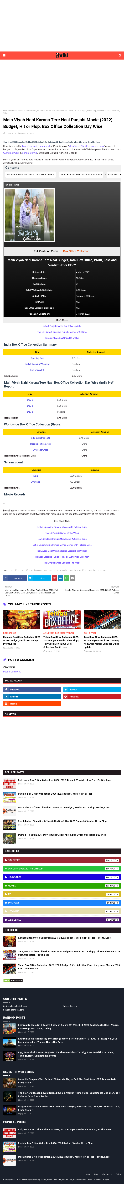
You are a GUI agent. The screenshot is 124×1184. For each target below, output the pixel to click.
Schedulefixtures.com (13, 1009)
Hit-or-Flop (53, 570)
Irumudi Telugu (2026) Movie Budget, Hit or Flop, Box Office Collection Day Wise (62, 835)
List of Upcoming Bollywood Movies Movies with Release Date (62, 545)
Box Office (14, 570)
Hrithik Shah (10, 133)
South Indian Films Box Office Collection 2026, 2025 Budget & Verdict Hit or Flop (62, 821)
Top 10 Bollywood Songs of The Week (62, 562)
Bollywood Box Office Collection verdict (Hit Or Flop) (62, 551)
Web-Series (59, 919)
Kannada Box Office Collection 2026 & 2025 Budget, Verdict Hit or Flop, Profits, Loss (21, 640)
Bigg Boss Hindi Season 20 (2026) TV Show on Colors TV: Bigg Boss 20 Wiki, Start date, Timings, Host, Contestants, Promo (66, 1054)
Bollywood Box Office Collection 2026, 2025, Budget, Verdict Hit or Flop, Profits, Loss (64, 780)
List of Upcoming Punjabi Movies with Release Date (62, 527)
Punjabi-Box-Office (77, 570)
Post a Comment (12, 671)
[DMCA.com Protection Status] (13, 981)
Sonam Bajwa (29, 152)
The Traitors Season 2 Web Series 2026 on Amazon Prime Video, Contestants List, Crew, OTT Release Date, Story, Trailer (69, 1095)
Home (6, 110)
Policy (118, 1174)
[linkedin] (32, 696)
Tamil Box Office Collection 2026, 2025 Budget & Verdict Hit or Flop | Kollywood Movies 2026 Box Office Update (101, 642)
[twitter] (92, 689)
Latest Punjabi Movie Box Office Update (62, 326)
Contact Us (107, 1174)
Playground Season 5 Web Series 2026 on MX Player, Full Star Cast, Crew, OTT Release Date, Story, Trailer (69, 1108)
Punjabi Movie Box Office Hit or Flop (62, 338)
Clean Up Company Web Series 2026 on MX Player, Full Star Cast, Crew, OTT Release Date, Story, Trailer (67, 1081)
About (96, 1174)
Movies (59, 885)
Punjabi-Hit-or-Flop (19, 110)
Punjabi (63, 570)
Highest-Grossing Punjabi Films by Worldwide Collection (62, 556)
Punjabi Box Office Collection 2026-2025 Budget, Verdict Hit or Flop (55, 793)
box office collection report (36, 146)
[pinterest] (92, 696)
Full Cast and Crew (46, 251)
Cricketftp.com (70, 1006)
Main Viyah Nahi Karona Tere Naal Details (30, 174)
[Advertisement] (62, 25)
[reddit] (32, 703)
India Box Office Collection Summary (81, 174)
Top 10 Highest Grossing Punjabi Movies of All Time (62, 332)
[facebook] (32, 689)
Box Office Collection (76, 251)
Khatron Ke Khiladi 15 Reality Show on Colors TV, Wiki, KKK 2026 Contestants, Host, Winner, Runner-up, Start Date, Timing (68, 1027)
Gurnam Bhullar (11, 152)
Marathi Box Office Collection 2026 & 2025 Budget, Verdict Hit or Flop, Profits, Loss (63, 807)
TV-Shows (59, 902)
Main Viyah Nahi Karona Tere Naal (86, 146)
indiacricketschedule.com (15, 1006)
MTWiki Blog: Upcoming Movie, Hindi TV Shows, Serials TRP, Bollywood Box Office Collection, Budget (64, 1179)
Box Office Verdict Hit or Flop (33, 570)
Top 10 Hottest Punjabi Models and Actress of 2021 (62, 539)
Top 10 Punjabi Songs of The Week (62, 533)
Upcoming (59, 911)
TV (59, 894)
